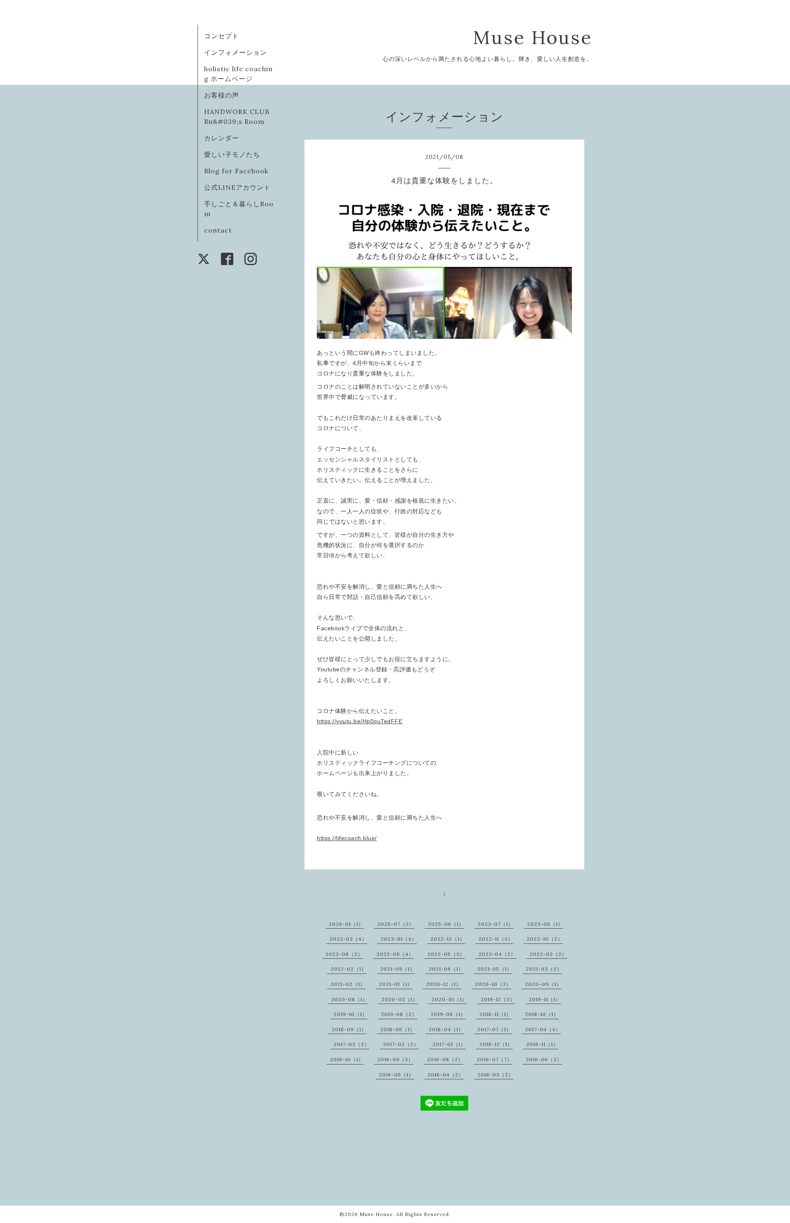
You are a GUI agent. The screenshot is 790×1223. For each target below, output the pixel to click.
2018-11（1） (495, 1014)
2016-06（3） (544, 1059)
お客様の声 (221, 95)
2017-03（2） (351, 1044)
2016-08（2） (445, 1059)
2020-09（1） (543, 984)
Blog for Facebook (236, 171)
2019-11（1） (545, 999)
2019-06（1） (448, 1014)
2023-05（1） (545, 924)
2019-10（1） (350, 1014)
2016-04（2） (446, 1075)
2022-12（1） (447, 939)
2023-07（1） (496, 924)
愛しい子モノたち (232, 154)
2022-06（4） (395, 954)
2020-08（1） (349, 999)
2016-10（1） (347, 1059)
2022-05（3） (446, 954)
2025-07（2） (395, 924)
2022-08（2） (344, 954)
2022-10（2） (545, 939)
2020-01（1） (449, 999)
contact (218, 230)
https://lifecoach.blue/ (347, 838)
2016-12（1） (496, 1044)
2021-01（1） (396, 984)
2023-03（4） (348, 939)
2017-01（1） (449, 1044)
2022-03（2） (548, 954)
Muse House (545, 37)
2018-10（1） (542, 1014)
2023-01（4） (399, 939)
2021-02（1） (347, 984)
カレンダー (221, 138)
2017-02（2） (401, 1044)
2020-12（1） (443, 984)
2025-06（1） (446, 924)
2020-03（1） (399, 999)
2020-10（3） (493, 984)
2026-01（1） (346, 924)
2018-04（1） (446, 1029)
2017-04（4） (543, 1029)
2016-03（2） (495, 1075)
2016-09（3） (395, 1059)
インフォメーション (235, 52)
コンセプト (221, 36)
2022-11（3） (496, 939)
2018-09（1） (349, 1029)
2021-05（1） (494, 969)
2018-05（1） (397, 1029)
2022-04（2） (497, 954)
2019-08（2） (399, 1014)
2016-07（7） (494, 1059)
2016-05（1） (396, 1075)
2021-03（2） (544, 969)
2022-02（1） (348, 969)
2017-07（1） (494, 1029)
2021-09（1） (397, 969)
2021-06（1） (446, 969)
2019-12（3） (498, 999)
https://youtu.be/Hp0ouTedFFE (359, 721)
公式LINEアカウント (237, 187)
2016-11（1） (542, 1044)
